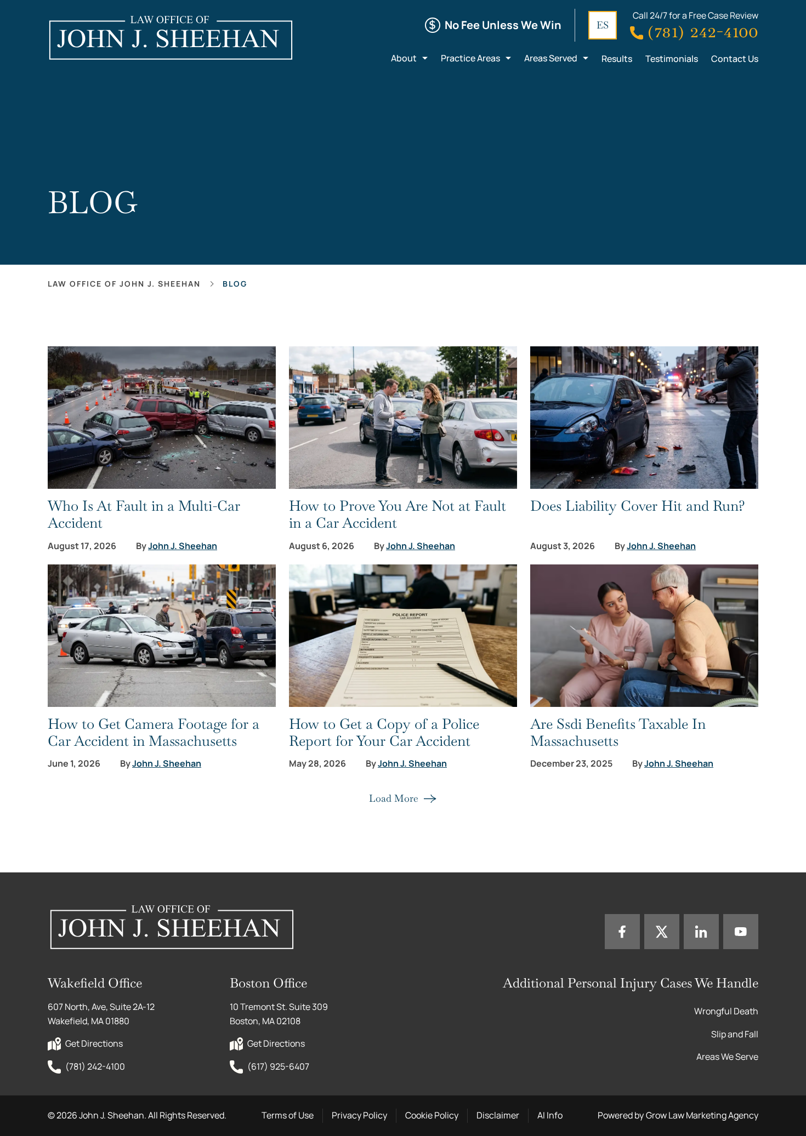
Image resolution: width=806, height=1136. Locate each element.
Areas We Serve (727, 1057)
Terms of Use (288, 1115)
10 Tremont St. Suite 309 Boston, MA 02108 (280, 1014)
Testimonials (671, 59)
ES (603, 25)
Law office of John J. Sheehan (124, 283)
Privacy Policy (359, 1115)
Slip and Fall (734, 1034)
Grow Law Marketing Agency (702, 1115)
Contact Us (734, 59)
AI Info (550, 1115)
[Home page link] (170, 37)
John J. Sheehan (182, 546)
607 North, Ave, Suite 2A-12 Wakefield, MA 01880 (102, 1014)
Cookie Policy (431, 1115)
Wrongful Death (726, 1011)
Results (616, 59)
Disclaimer (497, 1115)
